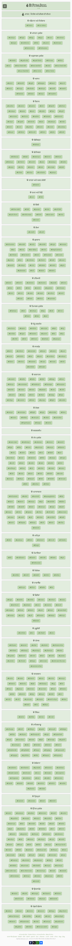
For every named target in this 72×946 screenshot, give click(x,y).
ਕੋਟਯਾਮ (14, 418)
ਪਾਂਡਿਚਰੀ (42, 633)
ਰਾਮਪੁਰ (48, 866)
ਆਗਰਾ (9, 813)
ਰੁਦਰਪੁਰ (42, 899)
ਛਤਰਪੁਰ (50, 447)
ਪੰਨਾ (32, 468)
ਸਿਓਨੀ (50, 474)
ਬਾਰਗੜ (41, 600)
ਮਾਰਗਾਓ (32, 232)
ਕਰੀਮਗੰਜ (31, 89)
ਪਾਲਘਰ (11, 517)
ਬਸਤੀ (52, 824)
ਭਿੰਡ (19, 447)
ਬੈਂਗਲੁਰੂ (52, 379)
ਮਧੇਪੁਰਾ (11, 122)
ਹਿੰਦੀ (24, 936)
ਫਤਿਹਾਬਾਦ (42, 283)
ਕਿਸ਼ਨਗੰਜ (47, 116)
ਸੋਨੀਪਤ (41, 299)
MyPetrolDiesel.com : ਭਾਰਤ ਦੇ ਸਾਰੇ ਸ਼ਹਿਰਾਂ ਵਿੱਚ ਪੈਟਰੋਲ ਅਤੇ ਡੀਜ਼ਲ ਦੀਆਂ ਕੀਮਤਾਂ (36, 939)
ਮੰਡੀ (52, 311)
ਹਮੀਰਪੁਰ (33, 311)
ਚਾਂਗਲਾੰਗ (13, 60)
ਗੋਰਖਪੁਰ (31, 839)
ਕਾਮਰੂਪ (20, 89)
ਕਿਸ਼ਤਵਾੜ (33, 334)
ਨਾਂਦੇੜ (19, 512)
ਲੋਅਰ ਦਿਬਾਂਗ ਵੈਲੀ (21, 66)
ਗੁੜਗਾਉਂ (54, 283)
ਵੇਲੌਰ (36, 755)
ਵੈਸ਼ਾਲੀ (62, 132)
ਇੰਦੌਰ (42, 458)
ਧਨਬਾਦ (53, 351)
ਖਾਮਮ (38, 773)
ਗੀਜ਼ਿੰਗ (32, 717)
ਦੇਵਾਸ (32, 453)
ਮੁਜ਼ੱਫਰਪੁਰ (52, 122)
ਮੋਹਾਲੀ (52, 656)
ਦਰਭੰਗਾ (42, 111)
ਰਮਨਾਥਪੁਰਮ (16, 745)
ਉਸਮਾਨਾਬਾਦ (63, 512)
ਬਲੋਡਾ (26, 157)
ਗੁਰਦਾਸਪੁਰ (37, 651)
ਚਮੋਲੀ (25, 894)
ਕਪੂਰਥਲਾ (11, 656)
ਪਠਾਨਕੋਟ (11, 661)
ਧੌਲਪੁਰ (9, 689)
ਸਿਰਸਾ (30, 299)
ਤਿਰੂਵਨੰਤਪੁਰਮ (26, 423)
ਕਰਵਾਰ (12, 395)
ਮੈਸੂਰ (61, 395)
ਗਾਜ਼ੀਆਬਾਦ (59, 834)
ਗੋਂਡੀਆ (62, 502)
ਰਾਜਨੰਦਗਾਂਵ (42, 172)
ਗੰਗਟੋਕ (22, 717)
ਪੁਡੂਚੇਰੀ (37, 628)
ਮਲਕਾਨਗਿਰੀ (62, 610)
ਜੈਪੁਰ (53, 689)
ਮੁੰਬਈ (62, 507)
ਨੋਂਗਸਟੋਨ (33, 558)
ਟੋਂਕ (37, 705)
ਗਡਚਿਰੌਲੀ (51, 502)
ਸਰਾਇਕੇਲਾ (31, 367)
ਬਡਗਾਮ (23, 328)
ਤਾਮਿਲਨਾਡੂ (37, 725)
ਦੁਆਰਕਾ (37, 209)
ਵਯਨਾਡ (49, 423)
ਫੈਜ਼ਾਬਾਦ (13, 834)
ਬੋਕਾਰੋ (10, 351)
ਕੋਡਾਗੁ (22, 395)
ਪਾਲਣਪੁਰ (22, 265)
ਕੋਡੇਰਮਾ (11, 362)
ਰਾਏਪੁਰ (30, 172)
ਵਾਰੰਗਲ (42, 789)
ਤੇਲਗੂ (60, 936)
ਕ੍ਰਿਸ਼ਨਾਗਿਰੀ (58, 734)
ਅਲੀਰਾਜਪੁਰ (26, 442)
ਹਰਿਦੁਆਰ (47, 894)
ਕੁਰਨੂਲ (14, 43)
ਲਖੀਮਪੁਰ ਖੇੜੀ (42, 850)
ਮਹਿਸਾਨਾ (42, 260)
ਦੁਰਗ (42, 162)
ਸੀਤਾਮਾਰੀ (32, 132)
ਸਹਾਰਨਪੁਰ (59, 866)
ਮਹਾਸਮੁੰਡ (51, 167)
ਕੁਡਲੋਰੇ (42, 729)
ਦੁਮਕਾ (63, 351)
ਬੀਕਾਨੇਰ (23, 684)
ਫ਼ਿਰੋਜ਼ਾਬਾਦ (47, 834)
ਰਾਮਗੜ (53, 362)
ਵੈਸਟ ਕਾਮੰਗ (38, 71)
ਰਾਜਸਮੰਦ (40, 699)
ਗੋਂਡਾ (21, 839)
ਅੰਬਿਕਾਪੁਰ (15, 157)
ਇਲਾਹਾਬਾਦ (43, 813)
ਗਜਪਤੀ (59, 605)
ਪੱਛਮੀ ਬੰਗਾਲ (37, 906)
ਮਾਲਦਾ (37, 922)
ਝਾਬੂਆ (63, 458)
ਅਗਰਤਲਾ (20, 801)
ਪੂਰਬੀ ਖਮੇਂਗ (25, 60)
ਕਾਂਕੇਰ (21, 167)
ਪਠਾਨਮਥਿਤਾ (58, 418)
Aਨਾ (46, 316)
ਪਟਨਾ (19, 127)
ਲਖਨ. (64, 850)
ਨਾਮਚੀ (51, 717)
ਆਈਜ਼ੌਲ (16, 575)
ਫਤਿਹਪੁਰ (35, 834)
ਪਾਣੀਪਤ (51, 293)
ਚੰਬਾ (23, 311)
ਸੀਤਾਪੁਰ (27, 876)
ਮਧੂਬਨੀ (21, 122)
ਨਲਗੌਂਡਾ (48, 778)
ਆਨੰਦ (32, 244)
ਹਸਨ (53, 390)
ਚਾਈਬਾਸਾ (20, 351)
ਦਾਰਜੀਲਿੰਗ (28, 916)
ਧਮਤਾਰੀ (32, 162)
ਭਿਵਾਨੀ (19, 283)
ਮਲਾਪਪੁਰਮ (36, 418)
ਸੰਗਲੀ (62, 517)
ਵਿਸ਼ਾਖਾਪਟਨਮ (30, 48)
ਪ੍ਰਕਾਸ (46, 43)
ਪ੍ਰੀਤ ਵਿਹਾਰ (13, 215)
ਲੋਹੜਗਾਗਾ (32, 362)
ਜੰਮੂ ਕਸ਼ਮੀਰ (37, 324)
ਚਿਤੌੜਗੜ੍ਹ (43, 684)
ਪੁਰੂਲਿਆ (18, 927)
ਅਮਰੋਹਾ (64, 813)
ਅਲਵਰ (21, 678)
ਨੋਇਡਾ (50, 860)
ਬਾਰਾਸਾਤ (30, 911)
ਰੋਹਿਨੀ (39, 215)
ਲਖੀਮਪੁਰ (42, 89)
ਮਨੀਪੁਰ (37, 535)
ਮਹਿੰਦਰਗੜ (61, 288)
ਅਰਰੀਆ (10, 106)
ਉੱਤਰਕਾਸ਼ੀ (54, 899)
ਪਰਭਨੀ (22, 517)
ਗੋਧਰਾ (37, 255)
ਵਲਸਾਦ (52, 271)
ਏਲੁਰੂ (31, 38)
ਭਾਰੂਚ (53, 244)
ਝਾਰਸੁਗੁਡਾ (10, 610)
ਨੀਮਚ (23, 468)
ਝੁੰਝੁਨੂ (32, 694)
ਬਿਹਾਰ (36, 101)
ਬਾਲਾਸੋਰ (31, 600)
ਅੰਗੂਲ (10, 600)
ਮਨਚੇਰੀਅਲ (27, 778)
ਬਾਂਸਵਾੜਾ (31, 678)
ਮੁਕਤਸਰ (62, 656)
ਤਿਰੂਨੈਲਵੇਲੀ (25, 750)
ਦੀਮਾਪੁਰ (22, 587)
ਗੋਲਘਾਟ (53, 83)
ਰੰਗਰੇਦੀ (20, 783)
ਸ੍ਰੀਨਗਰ (45, 339)
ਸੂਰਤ (63, 265)
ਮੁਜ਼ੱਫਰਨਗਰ (38, 860)
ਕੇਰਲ (37, 408)
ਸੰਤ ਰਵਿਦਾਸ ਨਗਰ (27, 871)
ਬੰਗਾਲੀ (28, 936)
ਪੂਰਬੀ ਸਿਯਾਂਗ (37, 60)
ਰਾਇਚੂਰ (10, 400)
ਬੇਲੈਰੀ (42, 379)
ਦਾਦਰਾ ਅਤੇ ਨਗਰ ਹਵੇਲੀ (37, 180)
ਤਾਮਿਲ (56, 936)
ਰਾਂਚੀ (63, 362)
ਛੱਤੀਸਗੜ (37, 152)
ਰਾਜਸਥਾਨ (37, 674)
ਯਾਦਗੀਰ (62, 400)
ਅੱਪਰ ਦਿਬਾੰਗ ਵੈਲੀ (61, 66)
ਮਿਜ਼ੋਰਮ (37, 571)
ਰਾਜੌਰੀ (15, 339)
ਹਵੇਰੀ (62, 390)
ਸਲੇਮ (27, 745)
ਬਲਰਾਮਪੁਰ (37, 157)
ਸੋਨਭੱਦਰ (38, 876)
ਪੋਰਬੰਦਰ (42, 265)
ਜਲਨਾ (31, 507)
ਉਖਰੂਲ (37, 545)
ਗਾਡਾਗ (32, 390)
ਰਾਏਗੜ (20, 172)
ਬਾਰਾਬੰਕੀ (32, 824)
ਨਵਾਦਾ (10, 127)
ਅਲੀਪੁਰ (9, 911)
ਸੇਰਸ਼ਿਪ (57, 575)
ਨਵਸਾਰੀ (11, 265)
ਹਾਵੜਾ (48, 916)
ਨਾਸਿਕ (40, 512)
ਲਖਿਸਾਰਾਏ (59, 116)
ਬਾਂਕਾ (42, 106)
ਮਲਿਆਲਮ (42, 936)
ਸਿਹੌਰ (40, 474)
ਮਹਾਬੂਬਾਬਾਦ (60, 773)
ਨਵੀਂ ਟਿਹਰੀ (19, 899)
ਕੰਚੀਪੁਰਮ (23, 734)
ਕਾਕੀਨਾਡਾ (61, 38)
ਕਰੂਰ (47, 734)
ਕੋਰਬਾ (41, 167)
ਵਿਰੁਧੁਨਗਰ (58, 755)
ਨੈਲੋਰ (36, 43)
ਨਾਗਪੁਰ (9, 512)
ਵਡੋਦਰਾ (42, 271)
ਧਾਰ (41, 453)
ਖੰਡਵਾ (22, 463)
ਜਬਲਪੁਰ (53, 458)
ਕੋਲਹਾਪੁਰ (42, 507)
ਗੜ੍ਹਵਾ (10, 356)
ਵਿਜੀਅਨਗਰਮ (43, 48)
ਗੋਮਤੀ (43, 801)
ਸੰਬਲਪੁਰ (52, 615)
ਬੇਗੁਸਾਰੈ (52, 106)
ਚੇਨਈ (21, 729)
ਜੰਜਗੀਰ (64, 162)
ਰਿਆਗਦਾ (41, 615)
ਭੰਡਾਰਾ (11, 502)
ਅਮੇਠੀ (54, 813)
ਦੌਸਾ (62, 684)
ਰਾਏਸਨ (41, 468)
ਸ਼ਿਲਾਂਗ (53, 558)
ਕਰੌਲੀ (51, 694)
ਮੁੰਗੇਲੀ (62, 167)
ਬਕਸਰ (23, 111)
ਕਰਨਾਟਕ (37, 375)
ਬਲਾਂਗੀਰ (20, 600)
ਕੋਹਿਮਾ (33, 587)
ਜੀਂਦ (19, 288)
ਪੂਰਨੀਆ (29, 127)
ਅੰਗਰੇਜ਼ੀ (20, 936)
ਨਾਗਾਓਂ (53, 89)
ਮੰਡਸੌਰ (51, 463)
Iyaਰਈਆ (15, 818)
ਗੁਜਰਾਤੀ (33, 936)
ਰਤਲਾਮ (62, 468)
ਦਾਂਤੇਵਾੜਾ (21, 162)
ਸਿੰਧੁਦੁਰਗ (22, 523)
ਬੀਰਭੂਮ (52, 911)
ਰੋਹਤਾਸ (40, 127)
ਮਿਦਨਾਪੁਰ (47, 922)
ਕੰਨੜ (37, 936)
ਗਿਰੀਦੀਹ (20, 356)
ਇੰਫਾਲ (30, 540)
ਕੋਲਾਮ (63, 412)
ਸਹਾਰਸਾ (51, 127)
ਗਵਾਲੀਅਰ (11, 458)
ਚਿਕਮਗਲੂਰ (49, 384)
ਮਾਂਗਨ (42, 717)
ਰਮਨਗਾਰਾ (21, 400)
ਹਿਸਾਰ (64, 283)
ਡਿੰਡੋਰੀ (51, 453)
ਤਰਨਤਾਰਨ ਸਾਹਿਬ (36, 666)
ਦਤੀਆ (23, 453)
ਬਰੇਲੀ (42, 824)
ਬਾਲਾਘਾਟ (50, 442)
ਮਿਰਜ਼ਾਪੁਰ (14, 860)
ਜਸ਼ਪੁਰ (11, 167)
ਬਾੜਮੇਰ (52, 678)
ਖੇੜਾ (20, 260)
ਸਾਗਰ (21, 474)
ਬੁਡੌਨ (10, 829)
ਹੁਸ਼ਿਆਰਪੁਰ (49, 651)
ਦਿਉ (41, 197)
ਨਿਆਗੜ (11, 615)
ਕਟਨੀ (12, 463)
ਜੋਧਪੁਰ (42, 694)
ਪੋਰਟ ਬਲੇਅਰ (42, 25)
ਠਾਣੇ (43, 523)
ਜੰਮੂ (63, 328)
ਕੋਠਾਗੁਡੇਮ (48, 773)
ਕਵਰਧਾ (31, 167)
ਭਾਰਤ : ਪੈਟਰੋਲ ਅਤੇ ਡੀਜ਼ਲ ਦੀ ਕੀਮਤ (37, 14)
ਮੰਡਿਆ (42, 395)
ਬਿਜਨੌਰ (62, 824)
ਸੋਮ (52, 587)
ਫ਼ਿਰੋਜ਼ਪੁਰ (24, 651)
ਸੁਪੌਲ (52, 132)
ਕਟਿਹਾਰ (25, 116)
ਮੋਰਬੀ (52, 260)
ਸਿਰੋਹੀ (27, 705)
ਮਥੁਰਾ (42, 855)
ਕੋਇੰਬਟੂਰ (31, 729)
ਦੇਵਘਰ (43, 351)
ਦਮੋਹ (13, 453)
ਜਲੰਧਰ (60, 651)
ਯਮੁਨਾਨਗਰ (52, 299)
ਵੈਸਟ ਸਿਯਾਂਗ (50, 71)
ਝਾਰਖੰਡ (37, 347)
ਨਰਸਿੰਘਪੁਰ (12, 468)
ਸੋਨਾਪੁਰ (62, 615)
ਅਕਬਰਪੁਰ (20, 813)
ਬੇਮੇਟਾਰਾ (48, 157)
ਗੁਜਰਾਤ (37, 240)
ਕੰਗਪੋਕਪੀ (41, 540)
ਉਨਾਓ (60, 876)
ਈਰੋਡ (13, 734)
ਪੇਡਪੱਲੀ (10, 783)
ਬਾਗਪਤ (37, 818)
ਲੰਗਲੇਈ (37, 575)
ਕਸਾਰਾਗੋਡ (53, 412)
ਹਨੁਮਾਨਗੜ (43, 689)
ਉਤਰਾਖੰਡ (36, 889)
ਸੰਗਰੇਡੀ (31, 783)
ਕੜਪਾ (50, 38)
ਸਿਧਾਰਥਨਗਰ (15, 876)
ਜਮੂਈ (62, 111)
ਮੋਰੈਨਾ (61, 463)
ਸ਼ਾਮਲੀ (53, 871)
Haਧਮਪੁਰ (57, 339)
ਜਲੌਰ (12, 694)
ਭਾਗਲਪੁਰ (12, 111)
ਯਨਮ (52, 633)
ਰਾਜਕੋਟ (53, 265)
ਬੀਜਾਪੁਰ (59, 157)
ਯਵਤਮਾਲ (36, 528)
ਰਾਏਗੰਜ (29, 927)
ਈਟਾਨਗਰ (50, 60)
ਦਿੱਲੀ (37, 205)
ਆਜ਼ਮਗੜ (26, 818)
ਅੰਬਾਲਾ (9, 283)
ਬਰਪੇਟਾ (11, 83)
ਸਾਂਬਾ (24, 339)
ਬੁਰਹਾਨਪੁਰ (39, 447)
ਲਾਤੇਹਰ (22, 362)
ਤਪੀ (32, 271)
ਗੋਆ (37, 228)
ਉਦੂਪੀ (52, 400)
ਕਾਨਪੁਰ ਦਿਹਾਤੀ (61, 845)
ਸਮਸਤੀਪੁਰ (62, 127)
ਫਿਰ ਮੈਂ (58, 745)
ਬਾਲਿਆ (59, 818)
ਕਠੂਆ (22, 334)
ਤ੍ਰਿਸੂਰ (38, 423)
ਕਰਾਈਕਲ (22, 633)
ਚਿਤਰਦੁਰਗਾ (61, 384)
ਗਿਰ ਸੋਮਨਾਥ (26, 255)
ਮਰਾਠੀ (47, 936)
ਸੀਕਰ (64, 699)
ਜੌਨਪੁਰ (20, 845)
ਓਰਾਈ (60, 860)
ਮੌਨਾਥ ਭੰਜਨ (53, 855)
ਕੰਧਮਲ (21, 610)
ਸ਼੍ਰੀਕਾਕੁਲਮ (58, 43)
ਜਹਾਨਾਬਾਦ (14, 116)
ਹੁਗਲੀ (38, 916)
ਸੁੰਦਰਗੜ (36, 621)
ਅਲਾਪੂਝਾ (10, 412)
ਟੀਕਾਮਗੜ (62, 479)
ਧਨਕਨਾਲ (48, 605)
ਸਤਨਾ (31, 474)
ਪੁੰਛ (62, 334)
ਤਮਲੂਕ (55, 927)
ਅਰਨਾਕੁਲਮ (22, 412)
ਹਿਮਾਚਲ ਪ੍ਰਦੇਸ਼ (37, 306)
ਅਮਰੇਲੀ (22, 244)
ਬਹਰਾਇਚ (48, 818)
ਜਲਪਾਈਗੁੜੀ (59, 916)
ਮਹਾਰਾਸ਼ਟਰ (37, 492)
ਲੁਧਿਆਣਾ (22, 656)
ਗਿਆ (52, 111)
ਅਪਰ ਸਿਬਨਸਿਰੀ (23, 71)
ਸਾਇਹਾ (47, 575)
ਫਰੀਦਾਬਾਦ (30, 283)
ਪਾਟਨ (32, 265)
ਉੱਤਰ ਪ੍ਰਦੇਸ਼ (37, 809)
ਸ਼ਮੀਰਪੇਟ (41, 783)
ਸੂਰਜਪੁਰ (53, 172)
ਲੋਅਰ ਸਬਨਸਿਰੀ (36, 66)
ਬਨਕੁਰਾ (20, 911)
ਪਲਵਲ (31, 293)
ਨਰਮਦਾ (62, 260)
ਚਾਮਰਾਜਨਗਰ (23, 384)
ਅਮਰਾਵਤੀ (36, 496)
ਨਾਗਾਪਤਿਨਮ (20, 740)
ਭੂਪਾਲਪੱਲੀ (37, 768)
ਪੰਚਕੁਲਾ (41, 293)
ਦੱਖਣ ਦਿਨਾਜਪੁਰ (14, 916)
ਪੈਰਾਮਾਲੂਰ (51, 740)
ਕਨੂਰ (42, 412)
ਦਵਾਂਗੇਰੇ (11, 390)
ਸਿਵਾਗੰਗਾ (37, 745)
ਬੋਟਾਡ (22, 250)
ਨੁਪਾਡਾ (21, 615)
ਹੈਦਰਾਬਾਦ (49, 768)
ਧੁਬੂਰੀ (31, 83)
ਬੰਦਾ (22, 824)
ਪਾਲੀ (18, 699)
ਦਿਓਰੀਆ (42, 829)
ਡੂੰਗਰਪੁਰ (20, 689)
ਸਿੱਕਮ (37, 712)
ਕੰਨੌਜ (38, 845)
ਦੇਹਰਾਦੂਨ (35, 894)
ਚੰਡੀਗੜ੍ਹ (36, 140)
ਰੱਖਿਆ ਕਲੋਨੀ (16, 209)
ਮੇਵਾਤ (11, 293)
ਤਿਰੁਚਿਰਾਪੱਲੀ (12, 750)
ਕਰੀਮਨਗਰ (27, 773)
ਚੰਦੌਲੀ (32, 829)
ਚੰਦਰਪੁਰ (32, 502)
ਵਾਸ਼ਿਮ (61, 523)
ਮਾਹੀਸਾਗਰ (31, 260)
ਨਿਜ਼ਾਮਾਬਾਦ (59, 778)
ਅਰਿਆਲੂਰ (10, 729)
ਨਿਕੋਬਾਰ (30, 25)
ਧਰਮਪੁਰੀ (52, 729)
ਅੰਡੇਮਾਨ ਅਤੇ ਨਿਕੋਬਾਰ (37, 21)
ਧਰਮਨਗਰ (32, 801)
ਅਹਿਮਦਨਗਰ (13, 496)
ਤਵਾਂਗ (48, 66)
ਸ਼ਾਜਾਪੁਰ (10, 479)
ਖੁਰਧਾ (41, 610)
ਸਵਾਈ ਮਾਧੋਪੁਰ (53, 699)
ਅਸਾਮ (36, 79)
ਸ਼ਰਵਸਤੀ (63, 871)
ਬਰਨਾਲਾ (24, 645)
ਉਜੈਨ (25, 484)
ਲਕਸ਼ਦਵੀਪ (37, 431)
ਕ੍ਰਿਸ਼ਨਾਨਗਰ (25, 922)
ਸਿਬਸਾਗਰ (20, 94)
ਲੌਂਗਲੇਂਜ (43, 587)
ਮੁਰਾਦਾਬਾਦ (26, 860)
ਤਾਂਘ (9, 66)
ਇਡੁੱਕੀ (33, 412)
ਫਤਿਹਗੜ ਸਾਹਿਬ (58, 645)
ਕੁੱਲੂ (43, 311)
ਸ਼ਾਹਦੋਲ (60, 474)
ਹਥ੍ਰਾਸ (10, 845)
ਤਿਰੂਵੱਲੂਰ (47, 750)
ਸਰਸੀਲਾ (63, 783)
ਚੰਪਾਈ (26, 575)
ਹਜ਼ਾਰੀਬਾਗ (51, 356)
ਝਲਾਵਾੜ (22, 694)
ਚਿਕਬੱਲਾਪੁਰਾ (36, 384)
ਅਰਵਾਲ (32, 106)
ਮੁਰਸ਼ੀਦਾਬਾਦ (59, 922)
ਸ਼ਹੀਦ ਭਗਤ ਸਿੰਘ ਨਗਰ (59, 661)
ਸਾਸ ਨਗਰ (44, 661)
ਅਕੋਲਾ (25, 496)
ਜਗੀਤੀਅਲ (60, 768)
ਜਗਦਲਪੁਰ (53, 162)
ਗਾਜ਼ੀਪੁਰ (11, 839)
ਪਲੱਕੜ (47, 418)
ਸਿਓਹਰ (22, 132)
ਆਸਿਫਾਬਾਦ (25, 768)
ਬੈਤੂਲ (10, 447)
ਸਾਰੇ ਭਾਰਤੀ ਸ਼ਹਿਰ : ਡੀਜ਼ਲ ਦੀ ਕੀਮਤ (45, 934)
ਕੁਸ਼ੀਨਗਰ (29, 850)
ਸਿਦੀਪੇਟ (52, 783)
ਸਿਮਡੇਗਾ (42, 367)
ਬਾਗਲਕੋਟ (12, 379)
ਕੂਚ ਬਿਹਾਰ (63, 911)
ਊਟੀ (41, 740)
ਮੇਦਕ (37, 778)
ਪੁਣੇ (31, 517)
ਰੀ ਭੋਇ (43, 558)
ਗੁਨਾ (60, 453)
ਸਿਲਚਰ (31, 94)
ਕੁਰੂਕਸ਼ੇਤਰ (49, 288)
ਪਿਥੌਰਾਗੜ (31, 899)
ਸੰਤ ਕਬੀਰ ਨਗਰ (11, 871)
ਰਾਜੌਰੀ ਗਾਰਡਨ (27, 215)
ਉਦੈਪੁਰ (46, 705)
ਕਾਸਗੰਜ (9, 850)
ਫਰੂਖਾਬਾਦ (24, 834)
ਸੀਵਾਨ (43, 132)
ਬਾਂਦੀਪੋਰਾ (33, 328)
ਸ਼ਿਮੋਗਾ (32, 400)
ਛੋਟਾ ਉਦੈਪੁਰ (33, 250)
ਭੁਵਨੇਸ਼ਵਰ (27, 605)
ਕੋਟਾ (61, 694)
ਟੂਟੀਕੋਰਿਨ (26, 755)
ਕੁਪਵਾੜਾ (44, 334)
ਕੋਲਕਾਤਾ (12, 922)
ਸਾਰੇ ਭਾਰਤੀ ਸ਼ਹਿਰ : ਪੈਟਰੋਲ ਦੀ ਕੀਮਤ (27, 934)
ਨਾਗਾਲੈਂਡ (37, 583)
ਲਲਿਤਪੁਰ (54, 850)
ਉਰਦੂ (63, 936)
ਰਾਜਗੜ (52, 468)
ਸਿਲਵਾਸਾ (36, 185)
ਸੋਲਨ (37, 316)
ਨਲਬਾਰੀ (63, 89)
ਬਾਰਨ (42, 678)
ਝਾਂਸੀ (29, 845)
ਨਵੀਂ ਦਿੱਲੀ (58, 209)
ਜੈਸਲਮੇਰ (63, 689)
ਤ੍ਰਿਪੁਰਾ (37, 796)
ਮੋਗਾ (42, 656)
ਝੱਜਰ (10, 288)
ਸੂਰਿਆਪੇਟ (31, 789)
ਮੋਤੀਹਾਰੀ (31, 122)
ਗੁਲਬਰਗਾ (43, 390)
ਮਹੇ (32, 633)
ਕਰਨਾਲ (38, 288)
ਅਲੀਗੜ (31, 813)
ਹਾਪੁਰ (52, 839)
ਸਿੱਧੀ (41, 479)
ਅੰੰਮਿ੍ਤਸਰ (13, 645)
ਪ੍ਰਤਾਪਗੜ (29, 699)
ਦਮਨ (32, 197)
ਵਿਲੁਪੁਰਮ (46, 755)
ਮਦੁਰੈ (9, 740)
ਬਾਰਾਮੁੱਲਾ (44, 328)
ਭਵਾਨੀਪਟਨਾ (15, 605)
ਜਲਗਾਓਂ (22, 507)
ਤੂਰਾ (63, 558)
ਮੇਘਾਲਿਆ (37, 553)
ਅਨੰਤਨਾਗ (12, 328)
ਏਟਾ (52, 829)
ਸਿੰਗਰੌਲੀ (51, 479)
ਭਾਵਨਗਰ (63, 244)
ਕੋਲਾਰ (32, 395)
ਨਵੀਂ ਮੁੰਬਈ (50, 512)
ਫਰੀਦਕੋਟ (45, 645)
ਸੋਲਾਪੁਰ (33, 523)
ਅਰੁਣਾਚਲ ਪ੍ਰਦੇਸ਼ (37, 56)
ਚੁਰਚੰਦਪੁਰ (19, 540)
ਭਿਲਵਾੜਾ (12, 684)
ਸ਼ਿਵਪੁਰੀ (31, 479)
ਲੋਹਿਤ (61, 60)
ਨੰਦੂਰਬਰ (29, 512)
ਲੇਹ (54, 334)
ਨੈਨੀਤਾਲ (58, 894)
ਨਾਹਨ (21, 293)
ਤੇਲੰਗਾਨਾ (37, 763)
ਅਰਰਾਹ (22, 106)
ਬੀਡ (62, 496)
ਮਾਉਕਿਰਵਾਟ (21, 558)
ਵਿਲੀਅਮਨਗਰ (36, 563)
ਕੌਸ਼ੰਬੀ (19, 850)
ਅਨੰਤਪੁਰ (12, 38)
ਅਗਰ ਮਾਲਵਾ (13, 442)
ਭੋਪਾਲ (28, 447)
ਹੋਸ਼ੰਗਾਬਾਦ (32, 458)
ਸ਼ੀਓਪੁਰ (21, 479)
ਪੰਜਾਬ (37, 641)
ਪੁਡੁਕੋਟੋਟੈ (62, 740)
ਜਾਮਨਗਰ (59, 255)
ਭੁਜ (13, 250)
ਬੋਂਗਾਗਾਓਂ (21, 83)
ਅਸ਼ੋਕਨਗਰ (39, 442)
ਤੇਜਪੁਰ (42, 94)
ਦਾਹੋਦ (44, 250)
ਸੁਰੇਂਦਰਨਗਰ (22, 271)
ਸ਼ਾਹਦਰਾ (36, 220)
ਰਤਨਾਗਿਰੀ (52, 517)
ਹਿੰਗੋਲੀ (12, 507)
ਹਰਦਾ (21, 458)
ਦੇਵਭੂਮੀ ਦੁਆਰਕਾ (56, 250)
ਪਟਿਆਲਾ (22, 661)
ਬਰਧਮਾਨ (41, 911)
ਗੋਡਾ (31, 356)
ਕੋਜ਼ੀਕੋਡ (24, 418)
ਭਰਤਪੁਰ (62, 678)
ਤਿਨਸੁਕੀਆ (53, 94)
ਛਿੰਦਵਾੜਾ (61, 447)
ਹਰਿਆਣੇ (37, 278)
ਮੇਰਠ (63, 855)
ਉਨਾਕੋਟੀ (53, 801)
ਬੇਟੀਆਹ (62, 106)
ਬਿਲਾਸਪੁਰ (10, 162)
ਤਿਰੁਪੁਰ (37, 750)
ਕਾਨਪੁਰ (48, 845)
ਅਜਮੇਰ (11, 678)
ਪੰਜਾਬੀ (38, 8)
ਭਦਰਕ (63, 600)
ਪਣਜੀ (42, 232)
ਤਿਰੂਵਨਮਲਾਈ (60, 750)
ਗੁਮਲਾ (40, 356)
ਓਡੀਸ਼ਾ (37, 595)
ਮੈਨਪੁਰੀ (32, 855)
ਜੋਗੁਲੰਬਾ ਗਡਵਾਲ (14, 773)
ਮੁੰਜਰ (41, 122)
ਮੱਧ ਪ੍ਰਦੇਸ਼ (37, 438)
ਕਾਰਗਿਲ (12, 334)
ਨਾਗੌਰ (8, 699)
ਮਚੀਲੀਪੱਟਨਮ (25, 43)
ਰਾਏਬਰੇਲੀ (37, 866)
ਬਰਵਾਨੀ (61, 442)
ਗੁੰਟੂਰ (40, 38)
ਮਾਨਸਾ (33, 656)
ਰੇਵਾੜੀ (61, 293)
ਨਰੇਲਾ (47, 209)
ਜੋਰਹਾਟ (10, 89)
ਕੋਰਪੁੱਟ (51, 610)
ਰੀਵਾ (12, 474)
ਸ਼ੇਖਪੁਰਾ (11, 132)
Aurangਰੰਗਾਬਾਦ (49, 496)
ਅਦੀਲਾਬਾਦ (13, 768)
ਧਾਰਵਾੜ (22, 390)
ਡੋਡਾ (54, 328)
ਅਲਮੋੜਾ (15, 894)
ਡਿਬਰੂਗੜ (41, 83)
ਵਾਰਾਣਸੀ (36, 881)
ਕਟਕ (38, 605)
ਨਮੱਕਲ (32, 740)
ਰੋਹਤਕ (20, 299)
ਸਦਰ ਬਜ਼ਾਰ (50, 215)
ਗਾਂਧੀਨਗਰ (13, 255)
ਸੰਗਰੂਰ (33, 661)
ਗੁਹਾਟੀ (63, 83)
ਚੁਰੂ (54, 684)
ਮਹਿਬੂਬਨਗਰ (14, 778)
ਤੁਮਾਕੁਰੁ (42, 400)
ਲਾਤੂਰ (52, 507)
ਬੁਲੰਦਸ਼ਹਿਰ (21, 829)
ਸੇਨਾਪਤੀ (52, 540)
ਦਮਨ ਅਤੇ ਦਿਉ (37, 192)
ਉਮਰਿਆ (36, 484)
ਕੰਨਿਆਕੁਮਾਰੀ (35, 734)
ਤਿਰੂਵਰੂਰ (14, 755)
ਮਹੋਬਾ (22, 855)
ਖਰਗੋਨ (32, 463)
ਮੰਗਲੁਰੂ (52, 395)
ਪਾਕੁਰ (43, 362)
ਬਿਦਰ (62, 379)
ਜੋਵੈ (10, 558)
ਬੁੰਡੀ (33, 684)
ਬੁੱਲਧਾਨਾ (21, 502)
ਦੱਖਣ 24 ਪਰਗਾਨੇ (42, 927)
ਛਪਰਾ (32, 111)
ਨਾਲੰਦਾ (63, 122)
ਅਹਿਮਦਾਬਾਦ (10, 244)
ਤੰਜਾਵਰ (48, 745)
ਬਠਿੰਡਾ (34, 645)
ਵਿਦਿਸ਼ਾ (47, 484)
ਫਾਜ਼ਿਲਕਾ (13, 651)
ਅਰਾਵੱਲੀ (43, 244)
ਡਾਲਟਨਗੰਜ (32, 351)
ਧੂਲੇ (41, 502)
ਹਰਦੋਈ (62, 839)
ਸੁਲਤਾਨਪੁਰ (49, 876)
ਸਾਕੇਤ (61, 215)
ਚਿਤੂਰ (22, 38)
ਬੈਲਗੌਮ (33, 379)
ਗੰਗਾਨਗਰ (31, 689)
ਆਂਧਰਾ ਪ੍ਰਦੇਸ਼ (37, 33)
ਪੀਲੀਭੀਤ (13, 866)
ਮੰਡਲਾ (41, 463)
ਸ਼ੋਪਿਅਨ (34, 339)
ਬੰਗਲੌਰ (23, 379)
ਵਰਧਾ (51, 523)
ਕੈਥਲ (28, 288)
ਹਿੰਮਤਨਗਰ (48, 255)
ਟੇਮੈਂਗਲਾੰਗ (63, 540)
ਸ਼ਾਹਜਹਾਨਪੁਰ (41, 871)
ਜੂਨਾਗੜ (11, 260)
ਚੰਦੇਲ (9, 540)
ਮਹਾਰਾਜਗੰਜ (11, 855)
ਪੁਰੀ (31, 615)
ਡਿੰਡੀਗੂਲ (63, 729)
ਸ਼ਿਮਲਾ (28, 316)
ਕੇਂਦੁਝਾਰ (31, 610)
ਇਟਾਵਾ (62, 829)
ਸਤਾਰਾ (12, 523)
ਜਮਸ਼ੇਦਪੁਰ (62, 356)
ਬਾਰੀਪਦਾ (52, 600)
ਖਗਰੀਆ (36, 116)
